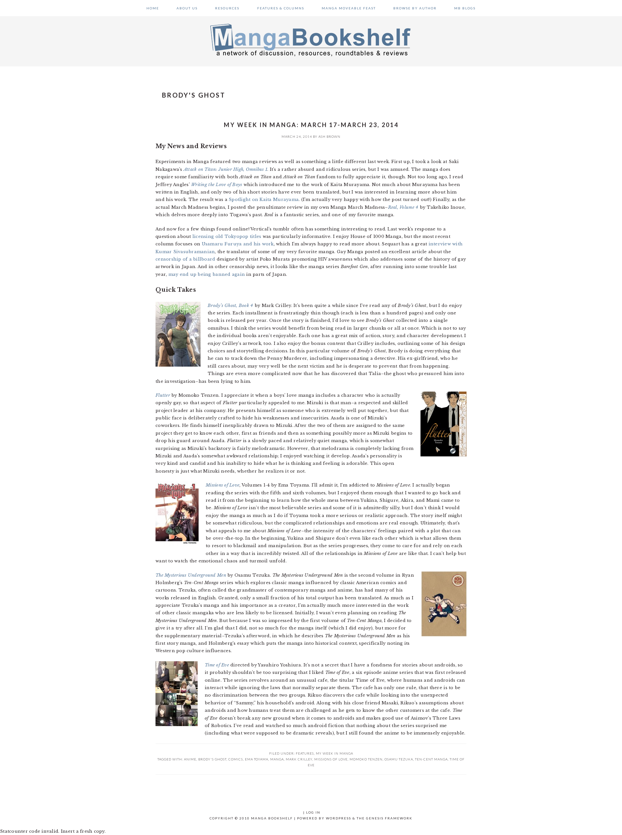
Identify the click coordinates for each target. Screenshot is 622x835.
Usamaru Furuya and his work (238, 244)
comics (235, 759)
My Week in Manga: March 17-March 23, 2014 (311, 124)
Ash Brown (329, 136)
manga (277, 759)
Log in (313, 812)
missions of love (331, 759)
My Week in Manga (334, 753)
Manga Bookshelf (311, 39)
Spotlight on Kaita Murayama (264, 199)
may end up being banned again (206, 274)
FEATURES (305, 753)
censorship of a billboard (185, 259)
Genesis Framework (389, 818)
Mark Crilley (299, 759)
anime (190, 759)
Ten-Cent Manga (431, 759)
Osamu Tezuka (399, 759)
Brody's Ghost (212, 759)
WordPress (338, 818)
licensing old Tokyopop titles (226, 236)
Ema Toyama (256, 759)
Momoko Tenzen (366, 759)
